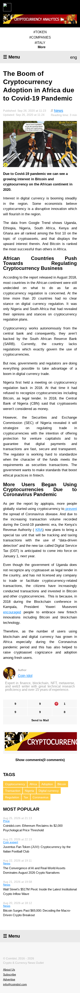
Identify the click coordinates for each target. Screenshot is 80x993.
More (42, 47)
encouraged (12, 612)
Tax (26, 797)
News (58, 111)
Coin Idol (25, 676)
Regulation (12, 797)
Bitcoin (61, 784)
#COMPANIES (40, 37)
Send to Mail (40, 720)
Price (6, 821)
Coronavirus (40, 797)
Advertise (9, 979)
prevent (70, 509)
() (40, 760)
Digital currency (49, 790)
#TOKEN (40, 32)
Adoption (47, 784)
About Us (9, 969)
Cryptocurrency (15, 784)
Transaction (12, 790)
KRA (38, 530)
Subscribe (9, 974)
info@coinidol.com (15, 984)
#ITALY (40, 42)
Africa (33, 784)
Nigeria (29, 790)
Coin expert (10, 842)
